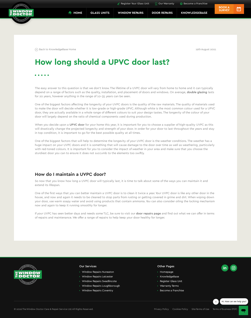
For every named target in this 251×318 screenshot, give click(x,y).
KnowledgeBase (169, 276)
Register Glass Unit (171, 281)
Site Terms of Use (200, 309)
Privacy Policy (161, 309)
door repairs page (148, 213)
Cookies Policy (180, 309)
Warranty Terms (169, 286)
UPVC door (77, 124)
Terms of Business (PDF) (225, 309)
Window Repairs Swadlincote (99, 281)
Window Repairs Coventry (97, 290)
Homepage (166, 272)
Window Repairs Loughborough (101, 286)
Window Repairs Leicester (97, 276)
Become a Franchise (172, 290)
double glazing (197, 92)
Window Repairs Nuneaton (98, 272)
